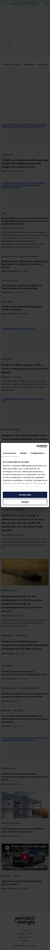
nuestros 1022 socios (22, 466)
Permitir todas (25, 495)
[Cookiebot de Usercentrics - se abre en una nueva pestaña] (36, 446)
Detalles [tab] (23, 453)
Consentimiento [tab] (9, 453)
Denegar (25, 502)
